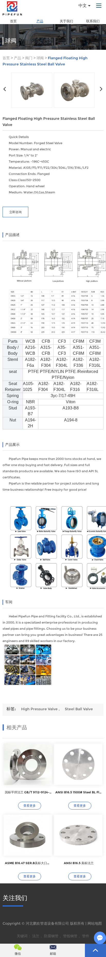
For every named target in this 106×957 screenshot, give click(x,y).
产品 (40, 21)
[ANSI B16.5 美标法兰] (78, 835)
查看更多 (29, 805)
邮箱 (53, 953)
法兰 (35, 936)
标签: (11, 708)
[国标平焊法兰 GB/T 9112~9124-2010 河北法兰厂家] (28, 764)
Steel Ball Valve (79, 709)
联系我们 (93, 21)
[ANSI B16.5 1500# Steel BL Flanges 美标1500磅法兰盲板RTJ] (78, 764)
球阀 (40, 58)
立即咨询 (15, 212)
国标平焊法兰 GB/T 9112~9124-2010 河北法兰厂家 (28, 792)
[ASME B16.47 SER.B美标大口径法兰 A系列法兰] (28, 835)
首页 (13, 21)
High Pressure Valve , (40, 709)
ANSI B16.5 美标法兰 (79, 863)
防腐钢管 (51, 936)
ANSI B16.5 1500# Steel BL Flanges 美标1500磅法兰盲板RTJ (78, 792)
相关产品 (16, 727)
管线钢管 (70, 936)
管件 (85, 936)
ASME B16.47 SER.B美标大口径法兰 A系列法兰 (28, 863)
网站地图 (94, 923)
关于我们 (66, 21)
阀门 (28, 58)
